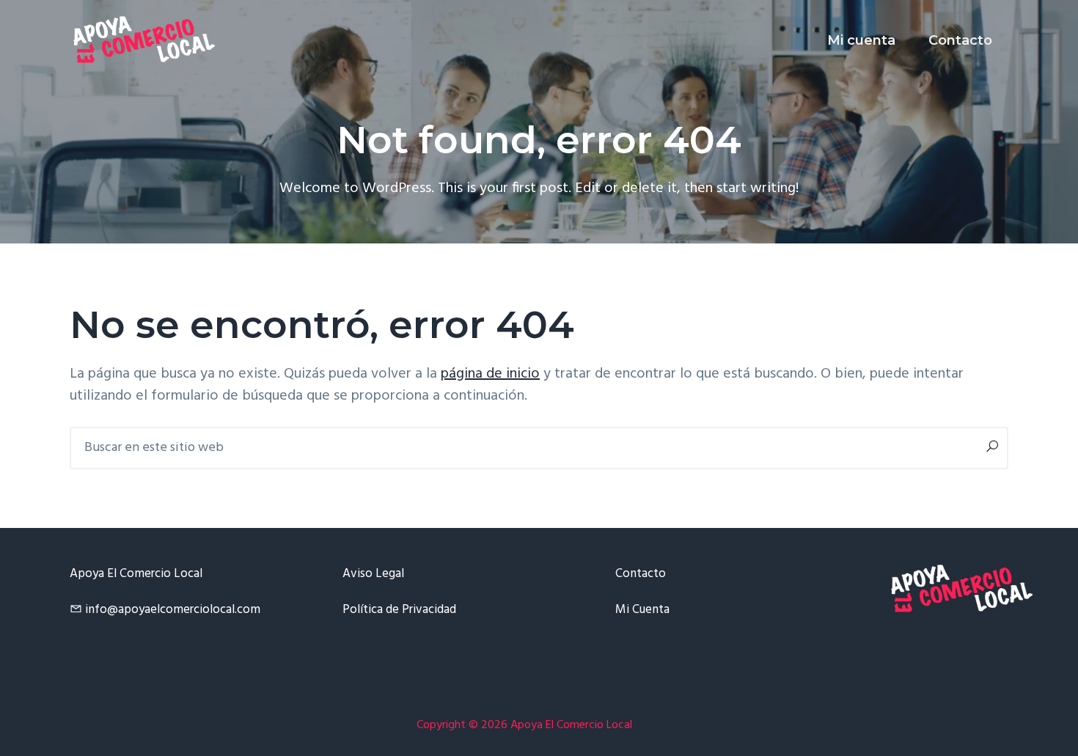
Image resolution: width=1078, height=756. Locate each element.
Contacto (640, 574)
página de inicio (490, 374)
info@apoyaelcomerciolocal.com (172, 610)
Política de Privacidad (399, 610)
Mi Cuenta (642, 610)
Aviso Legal (373, 574)
